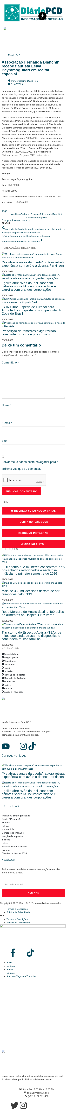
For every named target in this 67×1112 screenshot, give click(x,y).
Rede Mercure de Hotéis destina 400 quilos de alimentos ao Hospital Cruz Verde (33, 613)
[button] (3, 223)
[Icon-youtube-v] (4, 953)
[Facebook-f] (13, 953)
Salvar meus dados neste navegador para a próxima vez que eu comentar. (30, 465)
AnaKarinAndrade (20, 214)
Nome (6, 405)
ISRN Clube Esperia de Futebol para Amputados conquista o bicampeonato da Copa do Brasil (31, 310)
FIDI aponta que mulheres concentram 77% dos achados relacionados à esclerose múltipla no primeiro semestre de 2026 (33, 570)
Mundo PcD (14, 55)
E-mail (7, 423)
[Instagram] (23, 746)
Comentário (10, 362)
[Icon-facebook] (14, 746)
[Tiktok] (32, 746)
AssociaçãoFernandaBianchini (46, 214)
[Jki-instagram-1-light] (22, 953)
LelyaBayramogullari (36, 217)
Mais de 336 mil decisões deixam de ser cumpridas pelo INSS (31, 592)
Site (4, 440)
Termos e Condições (17, 909)
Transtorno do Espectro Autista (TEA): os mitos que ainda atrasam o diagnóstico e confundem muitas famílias (31, 636)
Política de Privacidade (18, 912)
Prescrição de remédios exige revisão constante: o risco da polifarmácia (29, 332)
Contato (11, 973)
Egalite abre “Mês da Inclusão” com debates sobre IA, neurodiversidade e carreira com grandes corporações (29, 286)
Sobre (10, 969)
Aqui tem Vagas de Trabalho (21, 976)
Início (9, 962)
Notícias (11, 966)
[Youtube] (6, 746)
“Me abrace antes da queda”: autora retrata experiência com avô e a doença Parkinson (33, 263)
